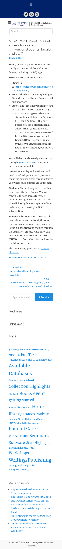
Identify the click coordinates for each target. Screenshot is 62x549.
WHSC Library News (34, 543)
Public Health (18, 436)
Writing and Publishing (18, 470)
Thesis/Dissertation (21, 447)
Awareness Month (22, 380)
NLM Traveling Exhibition (20, 423)
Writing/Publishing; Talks (22, 465)
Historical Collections (20, 407)
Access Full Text (19, 257)
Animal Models (44, 359)
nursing (35, 423)
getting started (21, 400)
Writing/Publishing (30, 460)
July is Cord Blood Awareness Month (31, 496)
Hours (38, 407)
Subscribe (44, 297)
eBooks (24, 393)
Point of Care (22, 428)
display (12, 394)
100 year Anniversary (34, 349)
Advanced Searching (20, 359)
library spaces (22, 414)
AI (34, 360)
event (39, 393)
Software (17, 442)
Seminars (39, 435)
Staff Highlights (38, 443)
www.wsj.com (26, 162)
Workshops (19, 453)
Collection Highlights (29, 386)
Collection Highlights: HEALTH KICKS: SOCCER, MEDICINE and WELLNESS (28, 527)
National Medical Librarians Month (26, 419)
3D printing (13, 350)
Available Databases (37, 257)
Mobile (42, 414)
